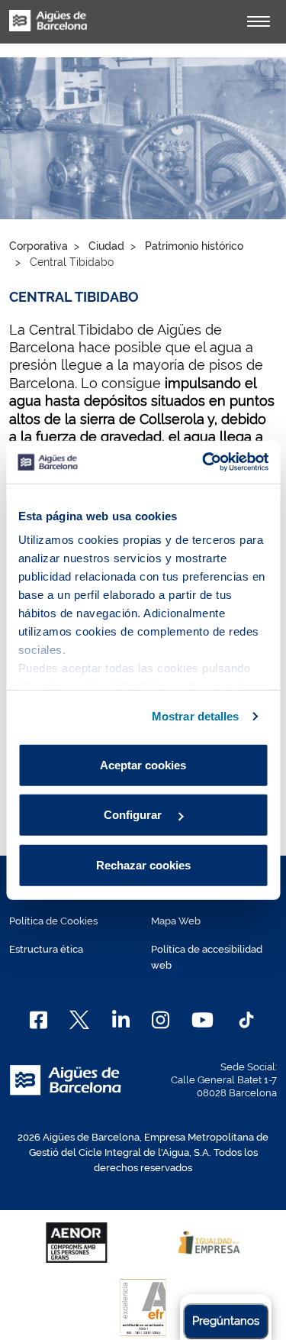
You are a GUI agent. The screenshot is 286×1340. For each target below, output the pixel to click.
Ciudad (106, 246)
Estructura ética (46, 949)
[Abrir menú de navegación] (259, 21)
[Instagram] (160, 1020)
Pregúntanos (225, 1321)
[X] (79, 1020)
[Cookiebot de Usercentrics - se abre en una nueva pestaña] (203, 462)
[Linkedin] (121, 1020)
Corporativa (38, 246)
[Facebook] (38, 1020)
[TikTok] (246, 1020)
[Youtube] (202, 1020)
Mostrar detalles (195, 716)
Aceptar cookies (143, 764)
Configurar (134, 814)
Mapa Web (176, 921)
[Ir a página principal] (48, 29)
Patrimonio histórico (194, 246)
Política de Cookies (53, 921)
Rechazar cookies (143, 864)
